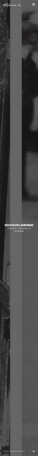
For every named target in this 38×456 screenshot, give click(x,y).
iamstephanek (19, 231)
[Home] (12, 5)
